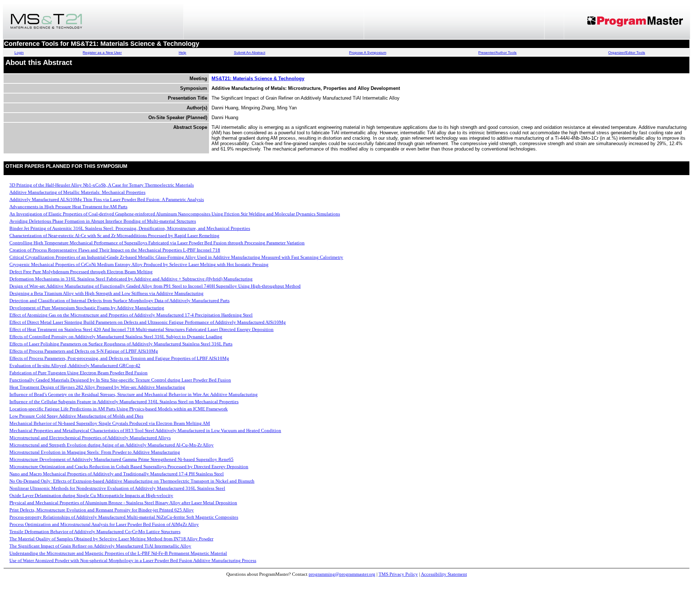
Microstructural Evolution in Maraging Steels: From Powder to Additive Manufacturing (94, 452)
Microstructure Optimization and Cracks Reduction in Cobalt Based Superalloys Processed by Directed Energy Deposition (128, 466)
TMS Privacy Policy (398, 574)
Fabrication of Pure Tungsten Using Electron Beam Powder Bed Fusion (78, 372)
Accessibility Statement (444, 574)
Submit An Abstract (249, 53)
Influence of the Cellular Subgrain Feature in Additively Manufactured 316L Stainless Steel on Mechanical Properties (124, 401)
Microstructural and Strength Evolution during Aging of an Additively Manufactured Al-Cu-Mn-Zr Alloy (111, 445)
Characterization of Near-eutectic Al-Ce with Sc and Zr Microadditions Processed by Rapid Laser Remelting (114, 235)
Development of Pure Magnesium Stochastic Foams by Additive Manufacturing (86, 307)
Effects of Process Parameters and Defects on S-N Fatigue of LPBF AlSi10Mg (83, 351)
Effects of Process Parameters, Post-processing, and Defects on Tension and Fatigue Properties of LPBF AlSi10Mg (119, 358)
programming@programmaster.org (342, 574)
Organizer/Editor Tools (626, 53)
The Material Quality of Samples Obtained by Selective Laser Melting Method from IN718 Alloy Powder (111, 538)
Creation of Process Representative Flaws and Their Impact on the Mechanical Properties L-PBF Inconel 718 (114, 250)
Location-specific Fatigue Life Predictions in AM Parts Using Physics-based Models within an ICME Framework (118, 409)
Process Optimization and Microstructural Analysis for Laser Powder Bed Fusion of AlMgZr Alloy (104, 524)
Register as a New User (102, 53)
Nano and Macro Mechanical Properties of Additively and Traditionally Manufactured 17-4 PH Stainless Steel (116, 474)
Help (182, 53)
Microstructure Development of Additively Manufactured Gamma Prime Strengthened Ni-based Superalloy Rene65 (121, 459)
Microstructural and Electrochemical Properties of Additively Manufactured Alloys (90, 437)
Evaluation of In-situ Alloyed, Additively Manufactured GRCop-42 (74, 365)
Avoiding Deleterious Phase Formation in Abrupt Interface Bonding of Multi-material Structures (102, 221)
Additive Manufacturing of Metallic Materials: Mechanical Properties (77, 192)
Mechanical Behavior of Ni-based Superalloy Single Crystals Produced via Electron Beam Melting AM (109, 423)
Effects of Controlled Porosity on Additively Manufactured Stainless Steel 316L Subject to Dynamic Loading (115, 336)
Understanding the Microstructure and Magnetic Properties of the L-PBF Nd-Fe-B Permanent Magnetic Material (118, 553)
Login (19, 53)
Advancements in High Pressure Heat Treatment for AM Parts (68, 206)
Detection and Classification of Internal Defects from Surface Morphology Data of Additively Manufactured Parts (119, 300)
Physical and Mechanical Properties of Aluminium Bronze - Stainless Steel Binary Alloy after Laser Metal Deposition (123, 502)
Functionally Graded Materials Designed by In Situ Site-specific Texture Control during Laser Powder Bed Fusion (120, 380)
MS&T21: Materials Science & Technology (258, 78)
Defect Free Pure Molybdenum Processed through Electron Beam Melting (81, 271)
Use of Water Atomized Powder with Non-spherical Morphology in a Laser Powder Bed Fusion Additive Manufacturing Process (132, 560)
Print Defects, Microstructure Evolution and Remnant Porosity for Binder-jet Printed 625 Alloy (101, 510)
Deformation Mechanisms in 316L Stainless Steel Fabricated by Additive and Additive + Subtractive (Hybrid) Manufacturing (131, 279)
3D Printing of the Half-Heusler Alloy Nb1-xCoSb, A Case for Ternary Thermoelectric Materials (101, 185)
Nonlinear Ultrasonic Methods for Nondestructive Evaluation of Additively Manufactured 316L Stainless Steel (117, 488)
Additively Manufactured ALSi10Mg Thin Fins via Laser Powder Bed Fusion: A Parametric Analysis (106, 199)
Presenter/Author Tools (497, 53)
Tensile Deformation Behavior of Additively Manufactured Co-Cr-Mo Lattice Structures (94, 531)
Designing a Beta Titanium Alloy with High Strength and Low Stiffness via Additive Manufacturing (106, 293)
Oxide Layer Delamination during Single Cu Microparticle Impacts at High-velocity (91, 495)
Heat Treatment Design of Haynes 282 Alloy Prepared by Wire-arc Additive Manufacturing (97, 387)
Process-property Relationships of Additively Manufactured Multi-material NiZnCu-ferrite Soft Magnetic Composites (123, 517)
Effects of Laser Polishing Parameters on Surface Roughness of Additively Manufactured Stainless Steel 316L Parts (120, 344)
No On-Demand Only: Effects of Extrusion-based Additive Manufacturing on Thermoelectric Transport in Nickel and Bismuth (131, 481)
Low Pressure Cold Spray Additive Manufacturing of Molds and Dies (76, 416)
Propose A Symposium (367, 53)
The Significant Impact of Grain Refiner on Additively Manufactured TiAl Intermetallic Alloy (100, 546)
